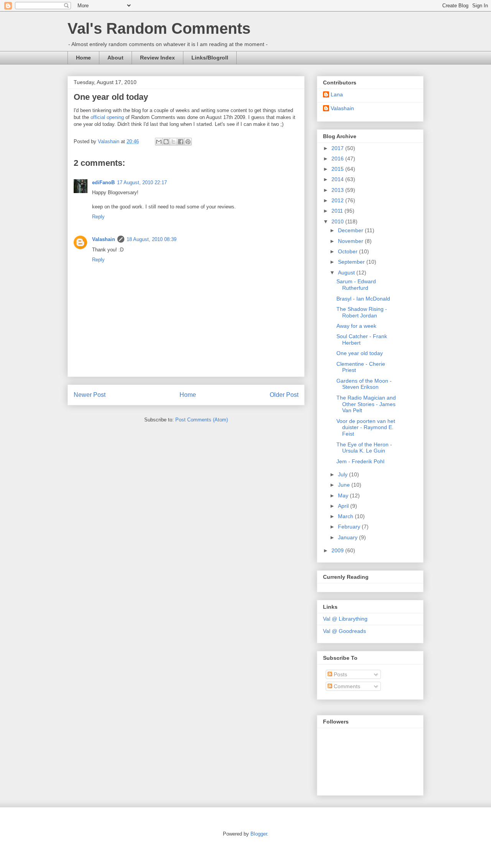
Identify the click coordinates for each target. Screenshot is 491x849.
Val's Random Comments (159, 28)
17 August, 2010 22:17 (142, 182)
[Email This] (159, 141)
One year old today (359, 353)
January (348, 537)
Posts (339, 674)
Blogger (258, 834)
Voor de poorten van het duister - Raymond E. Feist (365, 427)
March (346, 516)
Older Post (284, 394)
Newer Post (89, 394)
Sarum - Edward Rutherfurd (356, 284)
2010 (338, 221)
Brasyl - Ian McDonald (363, 299)
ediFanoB (103, 182)
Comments (346, 686)
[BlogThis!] (166, 141)
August (347, 272)
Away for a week (356, 326)
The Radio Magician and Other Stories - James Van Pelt (366, 404)
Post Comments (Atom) (201, 420)
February (350, 527)
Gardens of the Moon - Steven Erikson (364, 384)
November (351, 241)
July (343, 474)
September (352, 262)
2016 (338, 158)
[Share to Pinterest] (188, 141)
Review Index (157, 58)
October (348, 251)
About (115, 58)
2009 (338, 550)
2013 (338, 190)
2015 (338, 169)
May (344, 495)
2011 (337, 211)
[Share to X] (173, 141)
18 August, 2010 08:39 (151, 239)
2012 (338, 200)
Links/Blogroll (209, 58)
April (344, 506)
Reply (98, 217)
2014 (338, 179)
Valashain (103, 239)
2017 (338, 148)
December (351, 230)
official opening (107, 117)
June (344, 485)
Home (83, 58)
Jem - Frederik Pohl (360, 461)
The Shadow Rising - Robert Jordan (361, 312)
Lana (337, 94)
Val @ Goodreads (344, 631)
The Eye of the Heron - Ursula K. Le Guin (364, 447)
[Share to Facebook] (181, 141)
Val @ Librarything (345, 619)
